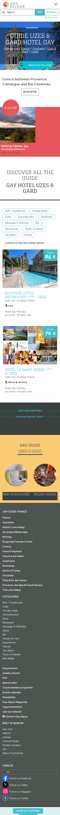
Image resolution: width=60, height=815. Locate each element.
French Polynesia (12, 551)
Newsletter (9, 697)
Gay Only (7, 729)
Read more (30, 91)
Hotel (8, 217)
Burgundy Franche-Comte (17, 541)
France (6, 517)
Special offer (9, 682)
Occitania (8, 575)
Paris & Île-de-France (14, 580)
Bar (37, 223)
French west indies (13, 556)
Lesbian (6, 737)
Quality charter (11, 673)
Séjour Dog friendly (13, 753)
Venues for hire (10, 638)
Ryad (5, 618)
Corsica (6, 546)
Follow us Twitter (18, 785)
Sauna (5, 630)
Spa (4, 749)
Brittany (7, 537)
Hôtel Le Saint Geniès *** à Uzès (28, 371)
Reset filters (53, 17)
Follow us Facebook (20, 778)
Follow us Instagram (20, 791)
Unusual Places (10, 741)
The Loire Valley (11, 590)
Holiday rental (39, 211)
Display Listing (28, 810)
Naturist (6, 733)
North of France (11, 570)
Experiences (11, 229)
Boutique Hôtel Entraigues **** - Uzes (26, 295)
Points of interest (34, 229)
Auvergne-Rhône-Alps (15, 532)
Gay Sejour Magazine (14, 702)
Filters (53, 12)
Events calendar (11, 692)
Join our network (12, 711)
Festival (28, 235)
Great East (8, 561)
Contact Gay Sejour (16, 716)
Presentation (9, 668)
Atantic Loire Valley (13, 527)
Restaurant (46, 217)
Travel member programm (17, 687)
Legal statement (12, 707)
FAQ (4, 678)
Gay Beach (11, 235)
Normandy (8, 566)
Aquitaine (8, 522)
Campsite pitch (26, 217)
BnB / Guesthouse (15, 211)
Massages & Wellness (17, 223)
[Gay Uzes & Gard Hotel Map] (34, 49)
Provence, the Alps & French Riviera (22, 585)
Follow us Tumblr (18, 798)
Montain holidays (11, 745)
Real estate (8, 658)
